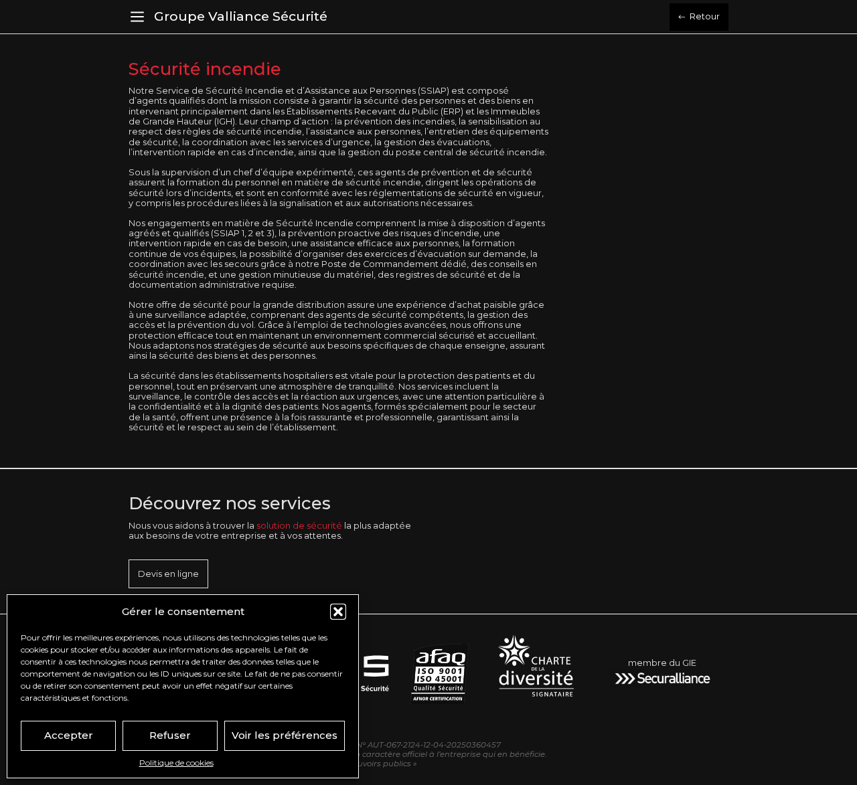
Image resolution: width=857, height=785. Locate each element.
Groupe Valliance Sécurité (240, 16)
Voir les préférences (284, 735)
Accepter (68, 735)
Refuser (170, 735)
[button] (338, 611)
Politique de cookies (176, 763)
